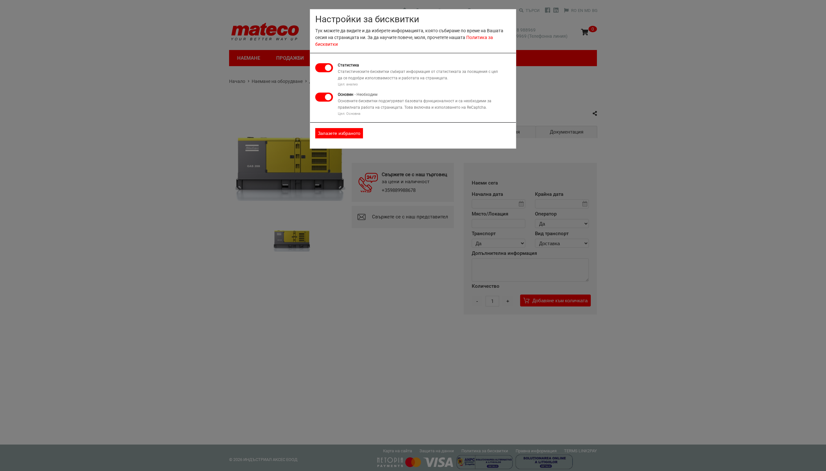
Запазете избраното (339, 133)
